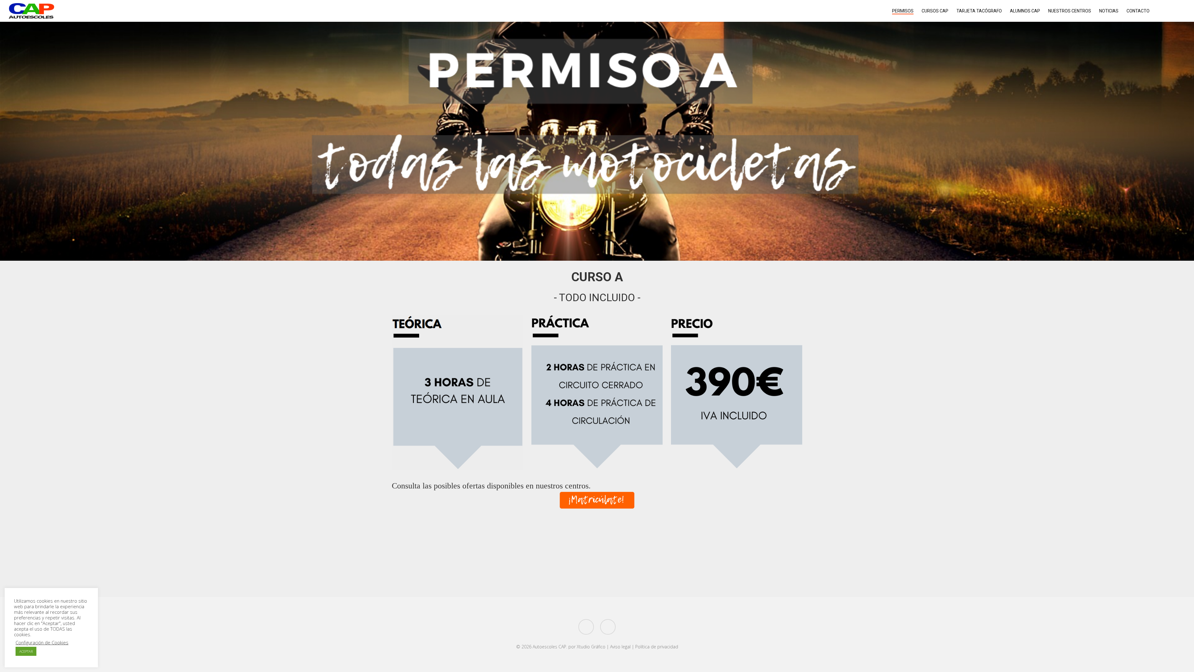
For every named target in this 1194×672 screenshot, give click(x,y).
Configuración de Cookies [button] (42, 642)
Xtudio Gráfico (591, 647)
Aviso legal (620, 647)
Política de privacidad (656, 647)
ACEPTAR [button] (26, 651)
